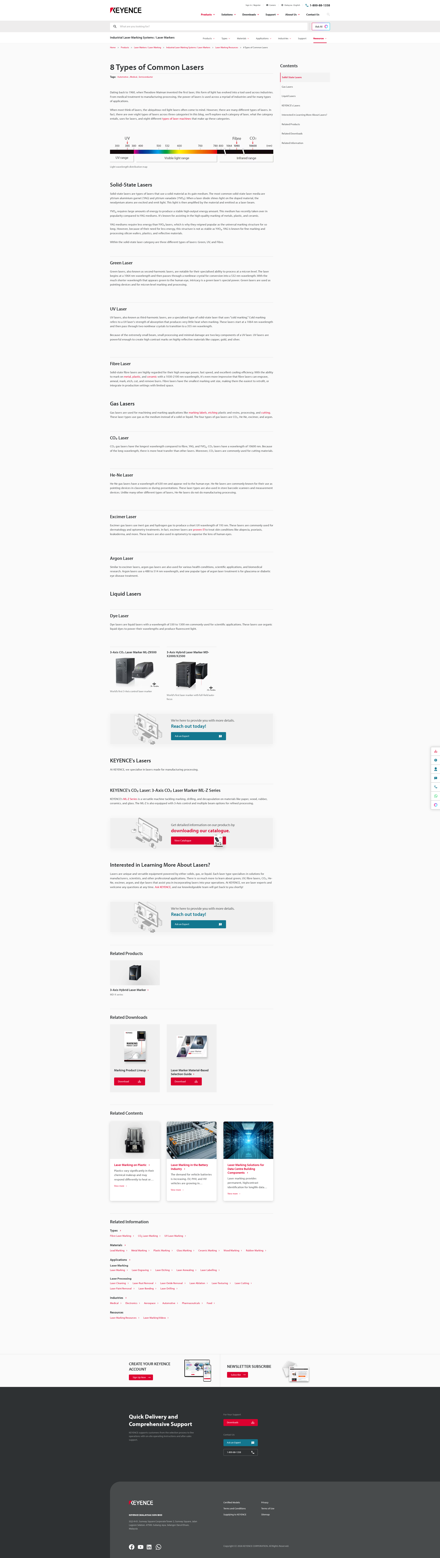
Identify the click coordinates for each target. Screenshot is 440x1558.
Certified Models (231, 1502)
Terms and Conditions (234, 1508)
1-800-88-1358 (320, 5)
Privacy (264, 1502)
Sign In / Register (253, 5)
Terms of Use (267, 1508)
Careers (272, 5)
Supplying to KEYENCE (234, 1514)
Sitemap (265, 1514)
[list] (191, 1058)
